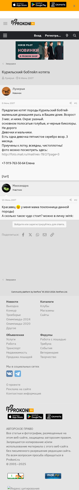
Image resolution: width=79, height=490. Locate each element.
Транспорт (13, 348)
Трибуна (45, 343)
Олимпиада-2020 (18, 323)
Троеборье (13, 315)
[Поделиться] (70, 103)
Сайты (44, 315)
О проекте (13, 384)
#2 (75, 200)
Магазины (47, 310)
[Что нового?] (67, 35)
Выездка (12, 306)
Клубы (44, 306)
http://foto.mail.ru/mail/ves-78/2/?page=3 (30, 154)
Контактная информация (23, 393)
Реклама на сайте (18, 389)
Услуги (10, 339)
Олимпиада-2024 (18, 319)
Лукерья (9, 78)
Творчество (48, 357)
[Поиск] (74, 35)
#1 (75, 103)
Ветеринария (49, 352)
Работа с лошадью (53, 339)
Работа (11, 343)
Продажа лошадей (19, 357)
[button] (5, 35)
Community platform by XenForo (39, 292)
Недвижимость (16, 352)
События (46, 348)
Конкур (11, 310)
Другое (11, 328)
